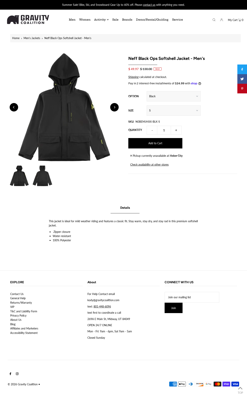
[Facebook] (10, 374)
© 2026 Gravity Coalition (23, 384)
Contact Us (17, 294)
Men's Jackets (32, 38)
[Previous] (14, 107)
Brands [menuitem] (127, 19)
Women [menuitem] (85, 19)
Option (133, 96)
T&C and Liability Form (23, 311)
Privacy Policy (18, 315)
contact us (149, 4)
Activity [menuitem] (100, 19)
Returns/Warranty (21, 302)
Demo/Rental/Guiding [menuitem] (152, 19)
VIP (12, 306)
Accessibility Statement (24, 332)
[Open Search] (214, 19)
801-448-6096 (102, 306)
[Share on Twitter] (242, 79)
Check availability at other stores (149, 164)
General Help (18, 298)
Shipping (133, 77)
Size (131, 110)
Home (15, 38)
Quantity (135, 130)
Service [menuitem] (177, 19)
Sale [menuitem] (115, 19)
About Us (15, 319)
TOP (240, 392)
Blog (12, 324)
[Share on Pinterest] (242, 88)
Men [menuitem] (72, 19)
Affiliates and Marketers (24, 328)
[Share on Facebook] (242, 69)
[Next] (114, 107)
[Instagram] (17, 374)
